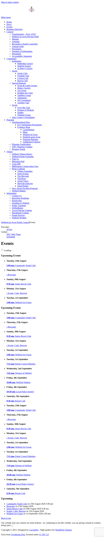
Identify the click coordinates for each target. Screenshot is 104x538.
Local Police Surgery (20, 391)
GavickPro (33, 530)
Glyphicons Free (18, 534)
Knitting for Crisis (25, 93)
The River (21, 178)
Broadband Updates (20, 213)
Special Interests (19, 83)
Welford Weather (19, 218)
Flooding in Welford (20, 203)
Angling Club (23, 103)
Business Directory (14, 29)
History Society (24, 88)
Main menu (6, 17)
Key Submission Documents (29, 125)
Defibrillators (17, 208)
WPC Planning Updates (22, 147)
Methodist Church (25, 63)
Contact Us (17, 196)
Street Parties (22, 186)
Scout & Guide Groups (27, 85)
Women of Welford (25, 110)
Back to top (6, 518)
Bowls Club (22, 81)
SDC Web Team (13, 234)
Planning (10, 120)
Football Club (23, 76)
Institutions (16, 61)
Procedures (16, 49)
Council (9, 32)
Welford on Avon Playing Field (25, 36)
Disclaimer (16, 54)
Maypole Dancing (25, 183)
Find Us (15, 159)
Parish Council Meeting (20, 364)
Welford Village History (22, 154)
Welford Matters (19, 191)
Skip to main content (10, 2)
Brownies (11, 275)
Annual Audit (18, 46)
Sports (14, 71)
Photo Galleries (18, 169)
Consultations (28, 129)
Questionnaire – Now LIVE (24, 34)
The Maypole (23, 176)
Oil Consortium (24, 100)
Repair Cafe (15, 401)
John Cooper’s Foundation (23, 117)
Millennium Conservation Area (25, 166)
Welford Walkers (18, 382)
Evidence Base (23, 127)
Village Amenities (24, 171)
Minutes (15, 39)
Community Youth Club (21, 265)
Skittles (20, 112)
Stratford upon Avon (31, 137)
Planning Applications (21, 144)
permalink (10, 237)
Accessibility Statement (22, 56)
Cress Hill (16, 164)
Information (11, 193)
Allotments (22, 98)
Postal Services (18, 215)
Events (9, 27)
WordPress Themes (63, 530)
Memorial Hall (18, 161)
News (9, 24)
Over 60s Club (23, 107)
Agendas (16, 41)
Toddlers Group (24, 95)
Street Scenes (23, 174)
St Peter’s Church (24, 68)
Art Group (21, 90)
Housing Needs (18, 149)
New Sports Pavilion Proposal (25, 188)
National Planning (30, 139)
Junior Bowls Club (18, 284)
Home (9, 22)
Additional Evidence (31, 142)
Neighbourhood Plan (21, 122)
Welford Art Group (18, 302)
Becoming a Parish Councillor (25, 44)
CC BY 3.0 (44, 534)
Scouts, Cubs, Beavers (16, 293)
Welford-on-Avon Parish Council (15, 222)
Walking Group (24, 115)
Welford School (24, 66)
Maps (25, 132)
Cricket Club (22, 78)
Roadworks (17, 200)
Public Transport (19, 205)
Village (9, 152)
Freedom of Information (22, 51)
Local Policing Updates (22, 210)
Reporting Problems (20, 198)
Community (11, 59)
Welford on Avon (30, 134)
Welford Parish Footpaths (23, 156)
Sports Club (22, 73)
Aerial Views (23, 181)
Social (14, 105)
